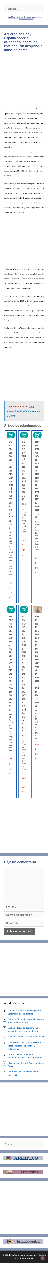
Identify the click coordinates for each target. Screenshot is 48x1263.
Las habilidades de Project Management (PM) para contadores (24, 1056)
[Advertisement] (24, 81)
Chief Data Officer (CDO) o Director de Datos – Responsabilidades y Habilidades (26, 1045)
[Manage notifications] (42, 1258)
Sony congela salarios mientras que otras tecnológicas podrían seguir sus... (24, 674)
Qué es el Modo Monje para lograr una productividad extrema (25, 1021)
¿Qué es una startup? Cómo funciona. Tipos (25, 1064)
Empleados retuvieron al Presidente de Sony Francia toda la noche (11, 663)
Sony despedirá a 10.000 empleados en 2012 (24, 471)
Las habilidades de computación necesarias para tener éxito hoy (23, 1029)
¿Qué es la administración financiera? (25, 1036)
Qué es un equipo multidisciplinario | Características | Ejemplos (11, 485)
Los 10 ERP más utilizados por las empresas (23, 1073)
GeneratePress (26, 1258)
